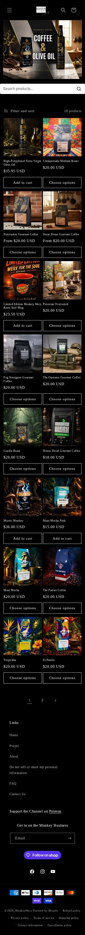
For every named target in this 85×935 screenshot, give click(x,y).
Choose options (62, 183)
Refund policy (72, 910)
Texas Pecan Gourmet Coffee (61, 234)
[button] (9, 10)
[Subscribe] (69, 838)
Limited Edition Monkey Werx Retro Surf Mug (22, 306)
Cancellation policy (60, 925)
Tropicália (10, 660)
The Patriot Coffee (54, 590)
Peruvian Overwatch (55, 304)
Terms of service (44, 917)
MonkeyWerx (23, 910)
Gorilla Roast (12, 450)
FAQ (12, 783)
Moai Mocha (11, 590)
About (13, 756)
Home (13, 735)
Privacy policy (20, 917)
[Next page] (55, 700)
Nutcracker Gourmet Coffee (21, 234)
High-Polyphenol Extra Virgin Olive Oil (22, 162)
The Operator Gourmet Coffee (62, 377)
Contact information (30, 925)
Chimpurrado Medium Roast (60, 161)
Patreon (55, 811)
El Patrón (49, 660)
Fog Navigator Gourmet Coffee (19, 379)
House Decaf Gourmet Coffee (61, 450)
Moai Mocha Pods (54, 520)
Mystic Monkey (13, 520)
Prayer (14, 746)
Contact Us (17, 794)
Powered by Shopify (45, 910)
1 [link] (30, 700)
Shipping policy (69, 917)
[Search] (79, 89)
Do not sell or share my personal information (33, 770)
